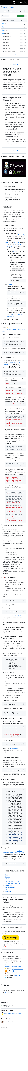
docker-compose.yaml (9, 51)
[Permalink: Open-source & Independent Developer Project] (1, 900)
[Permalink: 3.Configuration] (1, 357)
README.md (7, 48)
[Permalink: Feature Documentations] (1, 871)
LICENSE (6, 45)
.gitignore (6, 39)
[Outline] (26, 59)
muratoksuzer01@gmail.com (13, 966)
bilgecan (11, 7)
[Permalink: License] (1, 985)
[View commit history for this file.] (24, 20)
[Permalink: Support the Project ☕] (1, 927)
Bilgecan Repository (17, 969)
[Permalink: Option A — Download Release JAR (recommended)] (1, 324)
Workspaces (8, 885)
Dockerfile (6, 42)
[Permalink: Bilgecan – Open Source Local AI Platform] (1, 72)
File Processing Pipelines (12, 881)
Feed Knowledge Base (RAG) (13, 883)
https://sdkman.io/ (19, 235)
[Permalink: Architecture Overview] (1, 182)
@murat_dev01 (18, 975)
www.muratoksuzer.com (11, 979)
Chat (6, 874)
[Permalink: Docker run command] (1, 779)
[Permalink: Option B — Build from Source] (1, 338)
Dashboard (8, 891)
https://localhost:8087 (15, 748)
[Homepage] (14, 2)
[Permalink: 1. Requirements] (1, 225)
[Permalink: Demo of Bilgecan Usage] (1, 156)
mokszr (5, 7)
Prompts (7, 877)
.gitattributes (7, 36)
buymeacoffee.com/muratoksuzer (12, 1013)
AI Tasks (7, 879)
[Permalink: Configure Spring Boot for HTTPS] (1, 718)
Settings (7, 889)
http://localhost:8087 (15, 616)
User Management (10, 887)
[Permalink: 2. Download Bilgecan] (1, 320)
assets (6, 30)
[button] (24, 280)
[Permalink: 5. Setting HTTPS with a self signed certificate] (1, 637)
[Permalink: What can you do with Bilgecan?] (1, 99)
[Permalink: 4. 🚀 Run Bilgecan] (1, 577)
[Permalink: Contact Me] (1, 952)
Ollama (10, 284)
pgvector (17, 242)
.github (6, 24)
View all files (14, 54)
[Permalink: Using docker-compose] (1, 848)
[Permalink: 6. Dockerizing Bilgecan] (1, 758)
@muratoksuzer (17, 971)
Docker (15, 251)
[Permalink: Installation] (1, 207)
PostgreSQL (8, 242)
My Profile (15, 973)
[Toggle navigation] (2, 2)
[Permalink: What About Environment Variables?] (1, 525)
